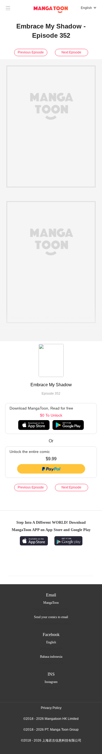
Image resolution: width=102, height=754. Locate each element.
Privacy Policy (51, 708)
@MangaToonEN (51, 648)
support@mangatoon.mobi (51, 609)
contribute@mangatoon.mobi (51, 623)
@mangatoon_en (51, 688)
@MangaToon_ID (51, 663)
